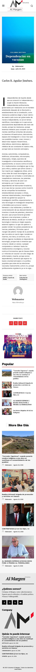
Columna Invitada (18, 52)
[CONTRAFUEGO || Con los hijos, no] (7, 393)
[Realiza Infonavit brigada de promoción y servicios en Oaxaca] (7, 385)
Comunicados (6, 650)
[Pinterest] (20, 323)
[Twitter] (16, 323)
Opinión (4, 656)
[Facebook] (11, 323)
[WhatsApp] (25, 323)
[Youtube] (20, 602)
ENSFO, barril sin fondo (8, 278)
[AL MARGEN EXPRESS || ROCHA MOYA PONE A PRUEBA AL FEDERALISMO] (7, 402)
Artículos (5, 643)
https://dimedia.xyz (18, 302)
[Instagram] (9, 602)
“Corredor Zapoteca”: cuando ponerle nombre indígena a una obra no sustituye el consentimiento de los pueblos (23, 375)
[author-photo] (3, 465)
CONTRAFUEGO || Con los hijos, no (15, 529)
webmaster (19, 66)
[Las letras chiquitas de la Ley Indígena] (7, 411)
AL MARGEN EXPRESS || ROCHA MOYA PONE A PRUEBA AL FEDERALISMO (22, 403)
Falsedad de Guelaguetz (24, 278)
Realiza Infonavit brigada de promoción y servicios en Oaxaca (23, 385)
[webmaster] (18, 291)
